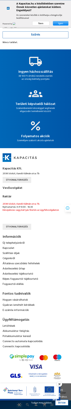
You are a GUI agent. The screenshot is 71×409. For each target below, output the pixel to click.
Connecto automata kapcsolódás (23, 341)
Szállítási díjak (11, 253)
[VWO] (16, 23)
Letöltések (9, 326)
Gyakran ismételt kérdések (19, 305)
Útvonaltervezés (17, 180)
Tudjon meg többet (41, 403)
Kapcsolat (8, 248)
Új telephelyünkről (14, 243)
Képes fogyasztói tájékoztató (20, 279)
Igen (60, 23)
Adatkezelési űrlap (14, 268)
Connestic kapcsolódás (16, 346)
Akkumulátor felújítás (16, 331)
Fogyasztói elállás (13, 284)
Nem (40, 23)
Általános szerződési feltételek (21, 263)
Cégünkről (9, 258)
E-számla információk (16, 310)
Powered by (8, 23)
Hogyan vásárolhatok (15, 300)
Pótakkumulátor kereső (17, 336)
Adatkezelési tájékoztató (18, 274)
